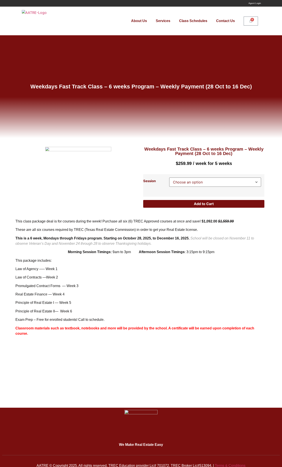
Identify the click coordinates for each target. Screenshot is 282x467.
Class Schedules (193, 21)
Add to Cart (204, 204)
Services (163, 21)
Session (149, 181)
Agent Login (255, 3)
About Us (139, 21)
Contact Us (225, 21)
